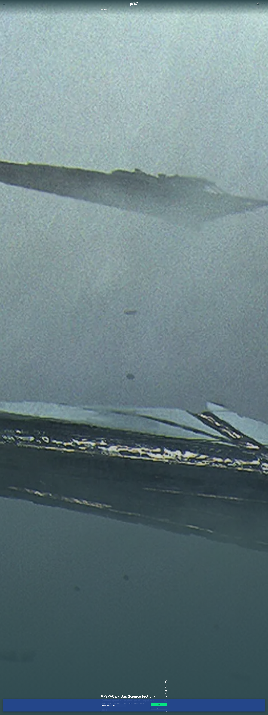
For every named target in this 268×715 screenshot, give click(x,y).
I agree (159, 704)
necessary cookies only (159, 708)
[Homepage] (134, 3)
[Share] (166, 696)
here (114, 705)
